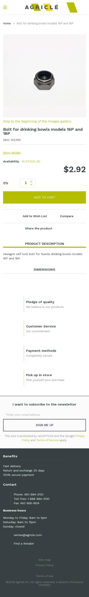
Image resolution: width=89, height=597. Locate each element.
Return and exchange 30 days (23, 470)
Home (7, 23)
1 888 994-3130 (38, 498)
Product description (44, 244)
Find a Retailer (24, 543)
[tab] (44, 244)
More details (11, 152)
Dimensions (44, 269)
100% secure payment (18, 474)
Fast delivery (12, 466)
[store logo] (44, 7)
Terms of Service (47, 440)
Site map (44, 559)
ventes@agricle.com (28, 535)
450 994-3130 (33, 494)
